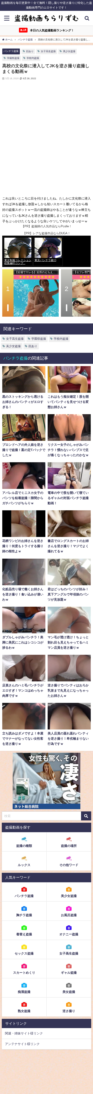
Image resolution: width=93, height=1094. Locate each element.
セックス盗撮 (24, 953)
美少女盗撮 (69, 51)
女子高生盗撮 (48, 51)
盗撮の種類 (24, 845)
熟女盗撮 (24, 1011)
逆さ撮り (69, 1011)
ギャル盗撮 (69, 972)
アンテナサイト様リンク (22, 1043)
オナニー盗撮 (68, 934)
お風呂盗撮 (69, 915)
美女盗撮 (69, 991)
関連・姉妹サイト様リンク (24, 1033)
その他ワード (68, 864)
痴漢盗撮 (24, 991)
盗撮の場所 (69, 845)
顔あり (30, 51)
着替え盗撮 (24, 934)
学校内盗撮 (33, 58)
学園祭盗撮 (13, 58)
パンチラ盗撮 (11, 51)
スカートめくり (24, 972)
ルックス (24, 864)
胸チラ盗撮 (24, 915)
